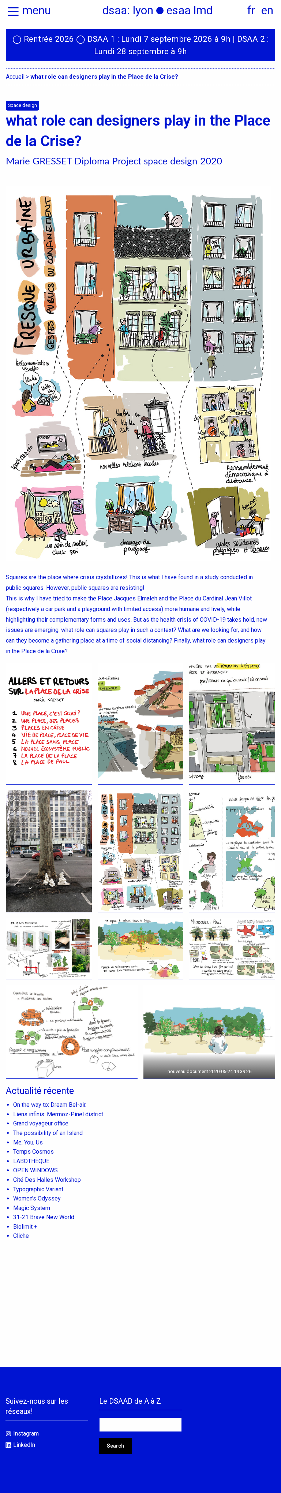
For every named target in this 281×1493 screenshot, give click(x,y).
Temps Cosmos (33, 1151)
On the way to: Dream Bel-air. (49, 1104)
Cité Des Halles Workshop (47, 1179)
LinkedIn (24, 1444)
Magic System (31, 1208)
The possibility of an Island (48, 1132)
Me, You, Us (28, 1142)
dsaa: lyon (127, 10)
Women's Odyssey (37, 1198)
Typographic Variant (38, 1189)
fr (251, 10)
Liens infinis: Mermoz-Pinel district (58, 1114)
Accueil (15, 76)
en (267, 10)
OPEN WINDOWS (35, 1170)
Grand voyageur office (40, 1123)
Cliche (21, 1235)
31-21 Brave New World (43, 1217)
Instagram (26, 1433)
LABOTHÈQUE (31, 1161)
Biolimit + (25, 1226)
